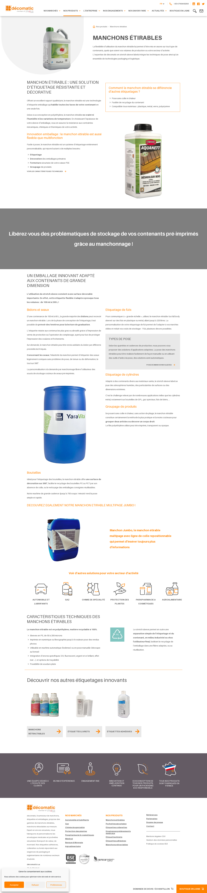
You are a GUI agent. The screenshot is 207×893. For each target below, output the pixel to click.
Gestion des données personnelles (161, 840)
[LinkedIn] (192, 4)
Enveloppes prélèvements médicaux (118, 832)
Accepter (14, 885)
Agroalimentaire (73, 846)
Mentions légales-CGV (155, 836)
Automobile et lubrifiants (77, 820)
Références (151, 815)
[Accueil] (41, 807)
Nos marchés (51, 11)
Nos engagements (113, 11)
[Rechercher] (194, 11)
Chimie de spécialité (75, 827)
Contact (150, 826)
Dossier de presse (154, 822)
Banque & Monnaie (74, 842)
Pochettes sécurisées (116, 824)
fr (161, 4)
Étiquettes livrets (114, 837)
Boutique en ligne (180, 11)
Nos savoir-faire (137, 11)
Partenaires (151, 819)
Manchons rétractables (117, 845)
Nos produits (70, 11)
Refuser (35, 885)
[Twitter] (203, 4)
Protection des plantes (76, 831)
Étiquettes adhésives (116, 841)
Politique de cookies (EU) (157, 844)
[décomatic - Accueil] (94, 26)
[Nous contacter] (201, 11)
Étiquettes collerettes (116, 827)
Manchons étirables (115, 820)
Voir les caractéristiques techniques (45, 171)
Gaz (67, 824)
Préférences (56, 885)
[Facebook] (198, 4)
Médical (69, 839)
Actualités (158, 11)
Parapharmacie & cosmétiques (79, 835)
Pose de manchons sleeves (159, 365)
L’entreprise (90, 11)
